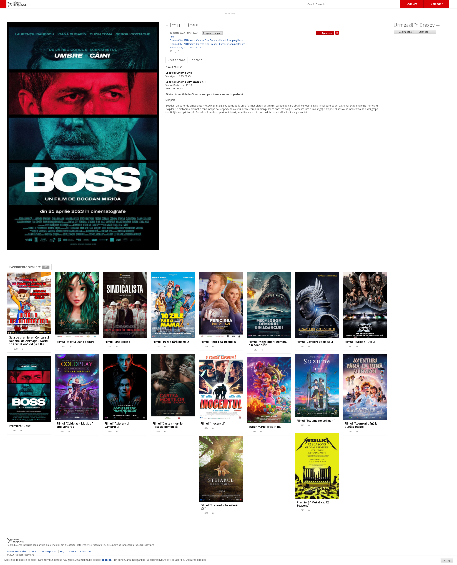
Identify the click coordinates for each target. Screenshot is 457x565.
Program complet (212, 33)
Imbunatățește (177, 47)
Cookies (72, 551)
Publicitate (229, 13)
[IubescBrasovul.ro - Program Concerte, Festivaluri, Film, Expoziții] (3, 4)
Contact (33, 551)
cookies (106, 559)
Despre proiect (49, 551)
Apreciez (326, 33)
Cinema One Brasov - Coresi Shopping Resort (220, 40)
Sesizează (195, 47)
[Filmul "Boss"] (83, 135)
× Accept (446, 560)
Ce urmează (405, 31)
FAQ (62, 551)
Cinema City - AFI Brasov (182, 40)
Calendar (423, 31)
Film (172, 36)
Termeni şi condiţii (16, 551)
